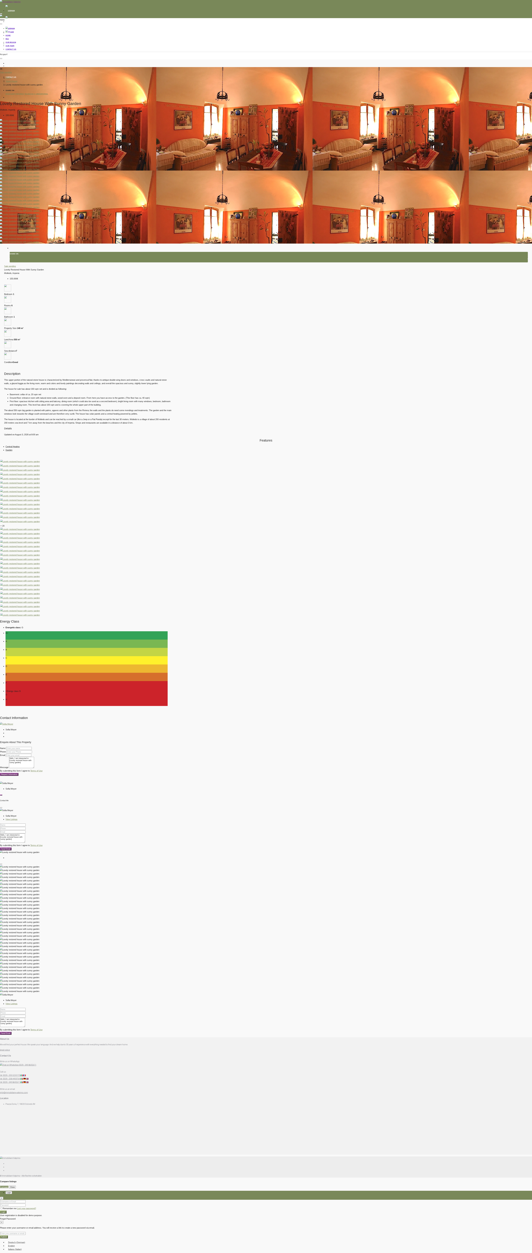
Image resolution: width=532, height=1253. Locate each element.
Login (3, 1212)
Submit (4, 1237)
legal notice (5, 1050)
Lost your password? (26, 1208)
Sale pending (6, 72)
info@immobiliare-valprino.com (14, 1092)
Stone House (11, 81)
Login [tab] (9, 1193)
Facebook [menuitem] (29, 94)
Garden (9, 450)
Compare (4, 1187)
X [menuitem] (34, 94)
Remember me (10, 1208)
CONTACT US (11, 49)
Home (8, 33)
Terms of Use (36, 771)
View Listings (11, 819)
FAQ (7, 44)
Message (4, 767)
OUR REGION (11, 55)
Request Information (9, 774)
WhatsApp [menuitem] (10, 94)
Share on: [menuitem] (10, 90)
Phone (3, 751)
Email (2, 755)
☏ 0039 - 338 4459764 (14, 1079)
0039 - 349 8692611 (27, 1065)
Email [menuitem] (45, 94)
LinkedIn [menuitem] (39, 94)
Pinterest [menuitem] (19, 94)
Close (12, 1187)
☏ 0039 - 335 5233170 (13, 1075)
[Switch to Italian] (10, 22)
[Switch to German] (10, 11)
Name (3, 748)
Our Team (10, 66)
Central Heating (13, 446)
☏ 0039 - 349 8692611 (14, 1082)
